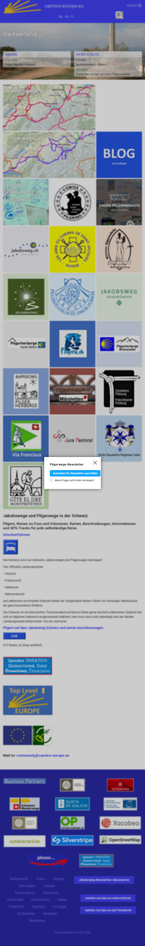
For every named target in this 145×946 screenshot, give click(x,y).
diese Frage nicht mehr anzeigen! (74, 480)
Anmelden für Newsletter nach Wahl (75, 473)
